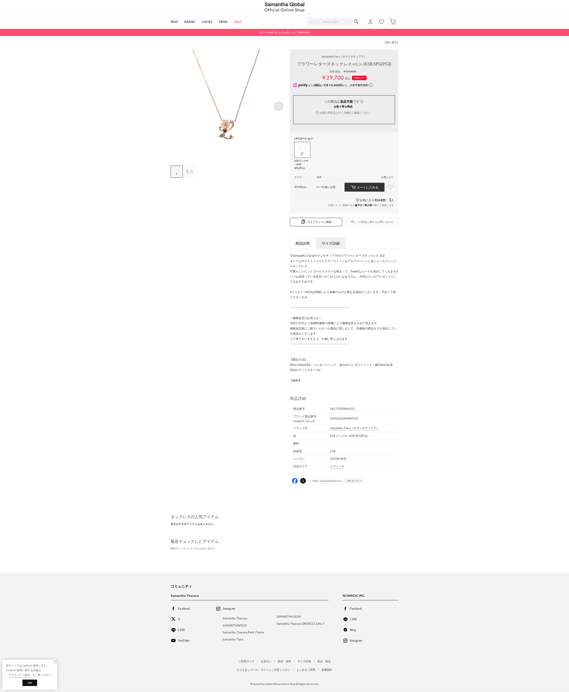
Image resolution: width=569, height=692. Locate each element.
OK (30, 682)
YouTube (183, 640)
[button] (279, 106)
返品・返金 (324, 661)
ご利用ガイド (246, 661)
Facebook (184, 608)
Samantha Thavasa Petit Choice (243, 632)
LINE (181, 629)
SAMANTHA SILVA (288, 616)
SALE (238, 22)
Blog (353, 629)
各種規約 (327, 669)
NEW (174, 22)
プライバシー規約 (19, 674)
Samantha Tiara (344, 56)
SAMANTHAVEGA (234, 625)
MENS (223, 22)
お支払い (266, 661)
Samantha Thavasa (235, 618)
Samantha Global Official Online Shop (284, 7)
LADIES (207, 22)
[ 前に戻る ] (391, 42)
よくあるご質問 (306, 669)
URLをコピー (354, 480)
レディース (337, 466)
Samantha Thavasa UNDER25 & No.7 (300, 623)
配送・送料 (284, 661)
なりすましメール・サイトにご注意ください (263, 669)
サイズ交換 (304, 661)
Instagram (356, 640)
